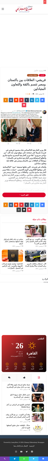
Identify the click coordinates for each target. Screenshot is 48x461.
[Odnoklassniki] (5, 100)
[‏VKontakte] (11, 100)
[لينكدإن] (32, 100)
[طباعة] (19, 210)
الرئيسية (41, 70)
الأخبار (36, 70)
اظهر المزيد (25, 195)
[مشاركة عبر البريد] (24, 210)
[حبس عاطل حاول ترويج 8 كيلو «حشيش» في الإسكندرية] (38, 398)
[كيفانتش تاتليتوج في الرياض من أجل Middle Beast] (38, 408)
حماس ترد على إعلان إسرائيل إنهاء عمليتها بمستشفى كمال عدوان (13, 241)
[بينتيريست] (21, 100)
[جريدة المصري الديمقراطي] (24, 9)
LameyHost (14, 442)
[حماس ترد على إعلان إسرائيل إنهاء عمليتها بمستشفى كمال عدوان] (12, 231)
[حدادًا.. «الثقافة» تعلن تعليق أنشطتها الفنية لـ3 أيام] (38, 428)
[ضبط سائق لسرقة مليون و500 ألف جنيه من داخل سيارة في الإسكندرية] (38, 388)
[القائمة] (3, 9)
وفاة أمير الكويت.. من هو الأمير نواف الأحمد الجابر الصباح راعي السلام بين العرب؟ (36, 241)
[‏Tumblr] (26, 100)
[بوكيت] (24, 105)
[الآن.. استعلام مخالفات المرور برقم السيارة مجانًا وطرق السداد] (35, 256)
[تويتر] (37, 100)
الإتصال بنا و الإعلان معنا (21, 446)
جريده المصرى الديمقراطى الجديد (31, 190)
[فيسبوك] (42, 100)
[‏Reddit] (16, 100)
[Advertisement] (24, 41)
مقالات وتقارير (33, 75)
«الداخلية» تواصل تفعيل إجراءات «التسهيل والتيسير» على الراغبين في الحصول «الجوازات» (12, 266)
